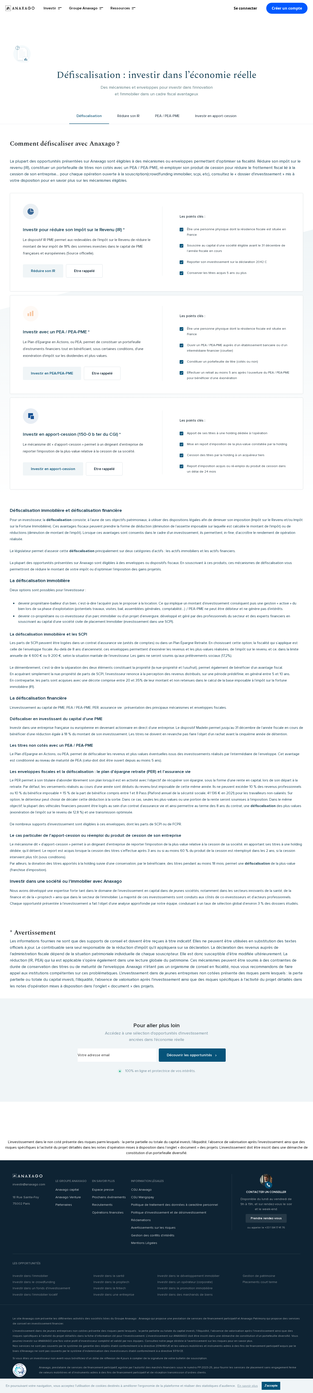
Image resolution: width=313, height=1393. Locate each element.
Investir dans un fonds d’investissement (41, 1288)
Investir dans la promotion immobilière (185, 1288)
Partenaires (63, 1205)
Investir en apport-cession (215, 116)
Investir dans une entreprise (113, 1295)
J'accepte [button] (270, 1385)
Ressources (120, 8)
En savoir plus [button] (247, 1386)
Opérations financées (108, 1212)
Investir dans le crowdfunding (34, 1282)
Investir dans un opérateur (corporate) (185, 1282)
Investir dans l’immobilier (30, 1276)
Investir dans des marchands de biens (185, 1295)
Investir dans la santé (108, 1276)
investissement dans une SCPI (148, 621)
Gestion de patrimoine (259, 1276)
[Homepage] (19, 8)
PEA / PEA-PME (167, 116)
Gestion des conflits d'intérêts (152, 1235)
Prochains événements (109, 1197)
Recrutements (102, 1205)
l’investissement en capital (138, 890)
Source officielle (79, 253)
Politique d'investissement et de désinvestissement (168, 1212)
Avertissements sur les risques (153, 1228)
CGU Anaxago (141, 1190)
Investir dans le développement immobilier (188, 1276)
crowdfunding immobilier (169, 173)
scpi (196, 173)
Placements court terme (260, 1282)
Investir (50, 8)
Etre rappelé (84, 271)
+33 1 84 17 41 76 (275, 1227)
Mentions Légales (144, 1243)
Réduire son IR (128, 116)
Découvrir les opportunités (190, 1055)
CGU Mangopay (142, 1197)
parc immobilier (104, 616)
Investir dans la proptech (111, 1282)
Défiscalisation (89, 116)
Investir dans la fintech (109, 1288)
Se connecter (245, 8)
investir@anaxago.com (29, 1184)
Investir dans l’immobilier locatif (35, 1295)
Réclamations (141, 1220)
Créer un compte (287, 8)
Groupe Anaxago (83, 8)
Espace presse (103, 1190)
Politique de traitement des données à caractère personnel (174, 1205)
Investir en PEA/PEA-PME (52, 373)
